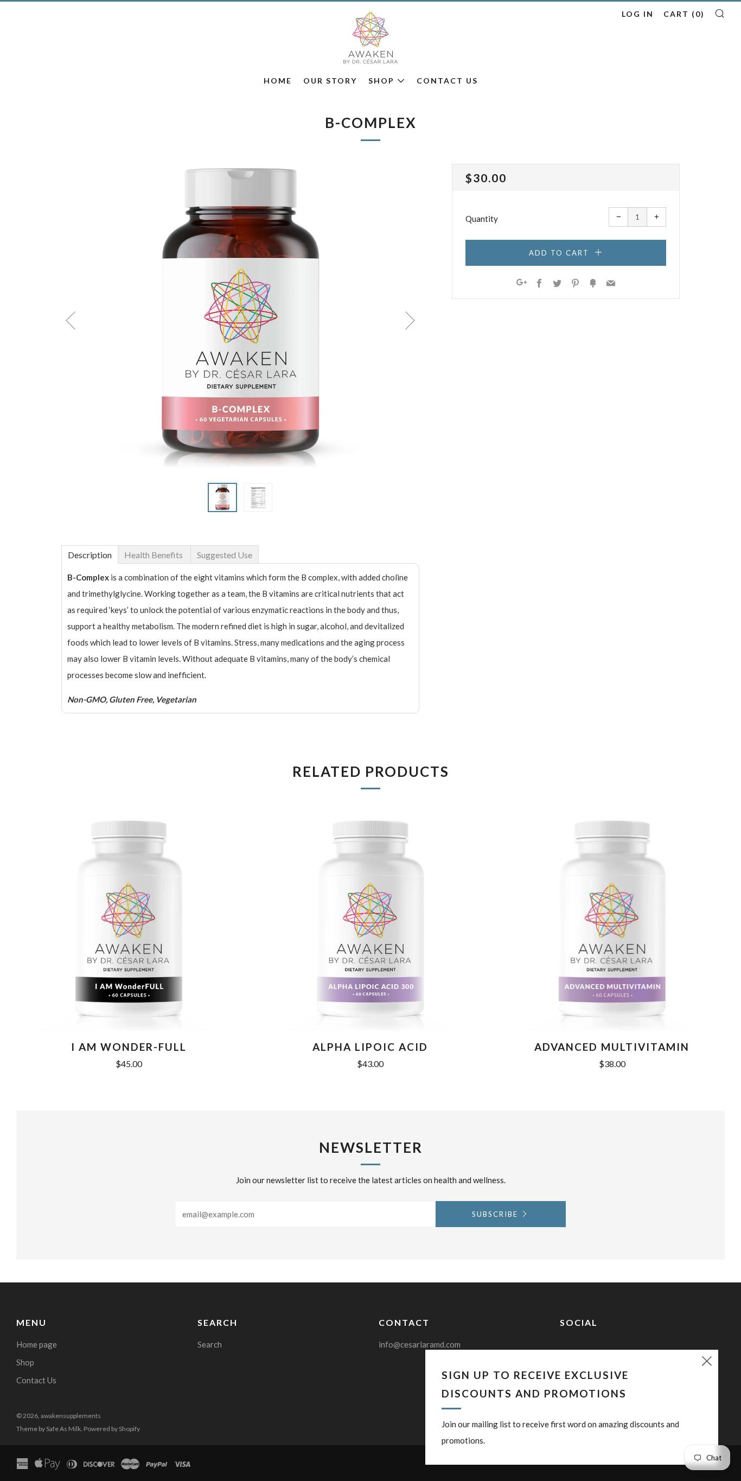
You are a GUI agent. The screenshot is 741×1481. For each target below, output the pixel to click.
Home (278, 80)
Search (209, 1344)
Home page (36, 1344)
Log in (638, 13)
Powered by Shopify (112, 1429)
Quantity (481, 219)
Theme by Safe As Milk (48, 1429)
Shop (381, 80)
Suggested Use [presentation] (224, 555)
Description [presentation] (90, 555)
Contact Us (447, 80)
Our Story (330, 80)
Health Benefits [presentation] (154, 555)
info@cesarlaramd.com (420, 1344)
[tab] (89, 554)
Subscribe (495, 1214)
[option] (240, 317)
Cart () (684, 13)
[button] (222, 497)
